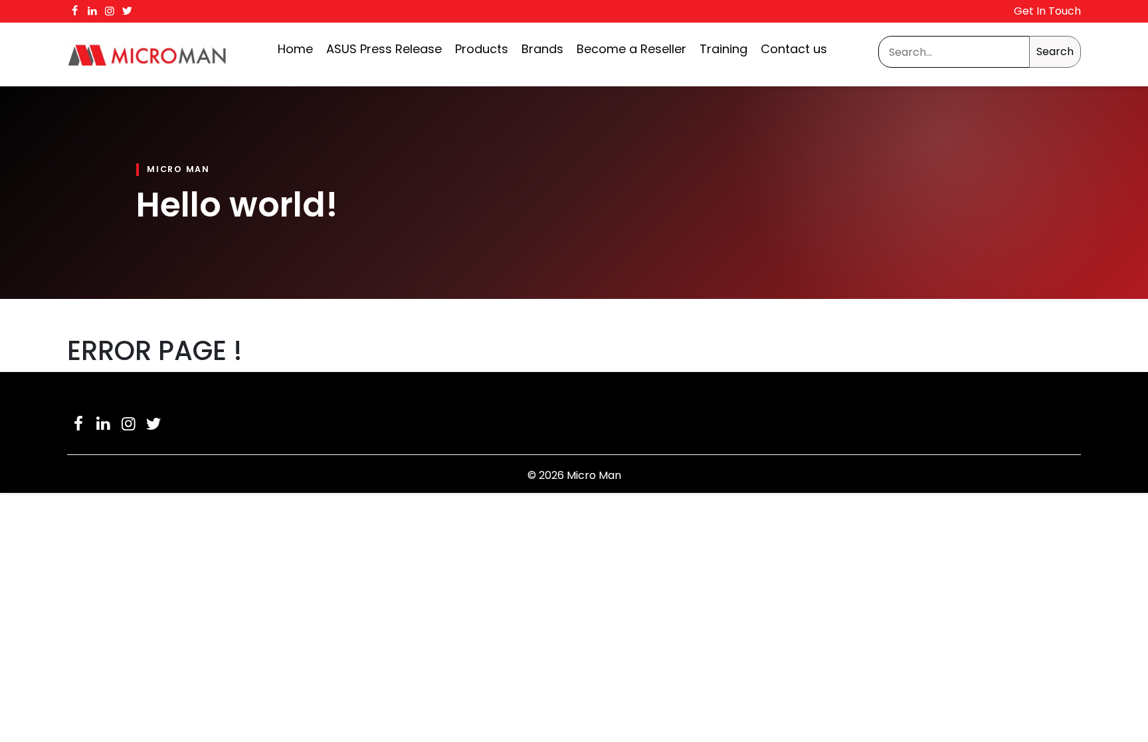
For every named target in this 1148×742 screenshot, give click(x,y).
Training (723, 49)
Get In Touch (1047, 11)
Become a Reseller (631, 49)
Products (481, 49)
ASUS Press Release (384, 49)
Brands (542, 49)
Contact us (794, 49)
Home (295, 49)
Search (1055, 51)
